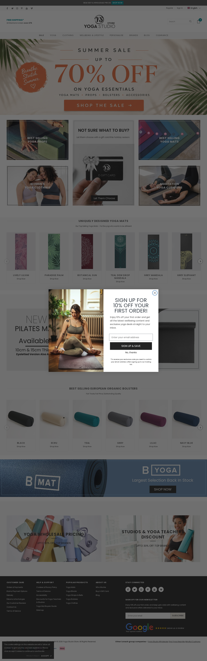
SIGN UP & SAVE (131, 346)
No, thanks (131, 352)
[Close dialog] (154, 292)
